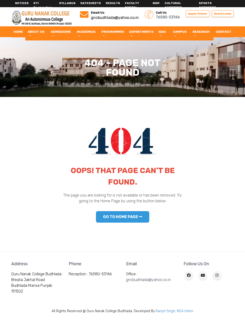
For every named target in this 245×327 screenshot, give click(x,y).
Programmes (112, 32)
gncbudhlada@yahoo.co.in (148, 279)
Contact (223, 32)
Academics (86, 32)
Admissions (61, 32)
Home (18, 32)
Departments (141, 32)
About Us (36, 32)
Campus (180, 32)
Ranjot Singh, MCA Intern (174, 311)
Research (201, 32)
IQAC (162, 32)
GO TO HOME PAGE (121, 216)
